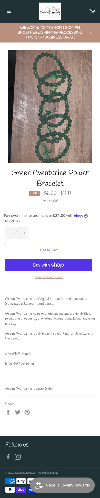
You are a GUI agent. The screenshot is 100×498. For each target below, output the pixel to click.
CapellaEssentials (25, 473)
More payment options (49, 277)
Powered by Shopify (47, 473)
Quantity (13, 221)
